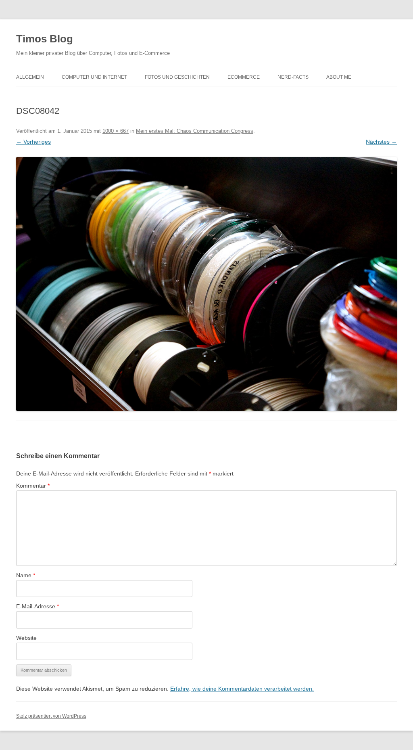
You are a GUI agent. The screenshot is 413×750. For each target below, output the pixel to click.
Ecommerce (243, 77)
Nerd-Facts (293, 77)
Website (26, 638)
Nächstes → (381, 141)
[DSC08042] (206, 284)
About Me (338, 77)
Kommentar (33, 485)
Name (25, 575)
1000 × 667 (115, 131)
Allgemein (30, 77)
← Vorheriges (33, 141)
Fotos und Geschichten (177, 77)
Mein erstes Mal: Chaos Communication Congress (194, 131)
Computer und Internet (94, 77)
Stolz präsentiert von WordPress (51, 716)
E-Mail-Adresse (37, 606)
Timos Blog (44, 39)
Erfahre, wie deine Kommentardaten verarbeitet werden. (242, 688)
